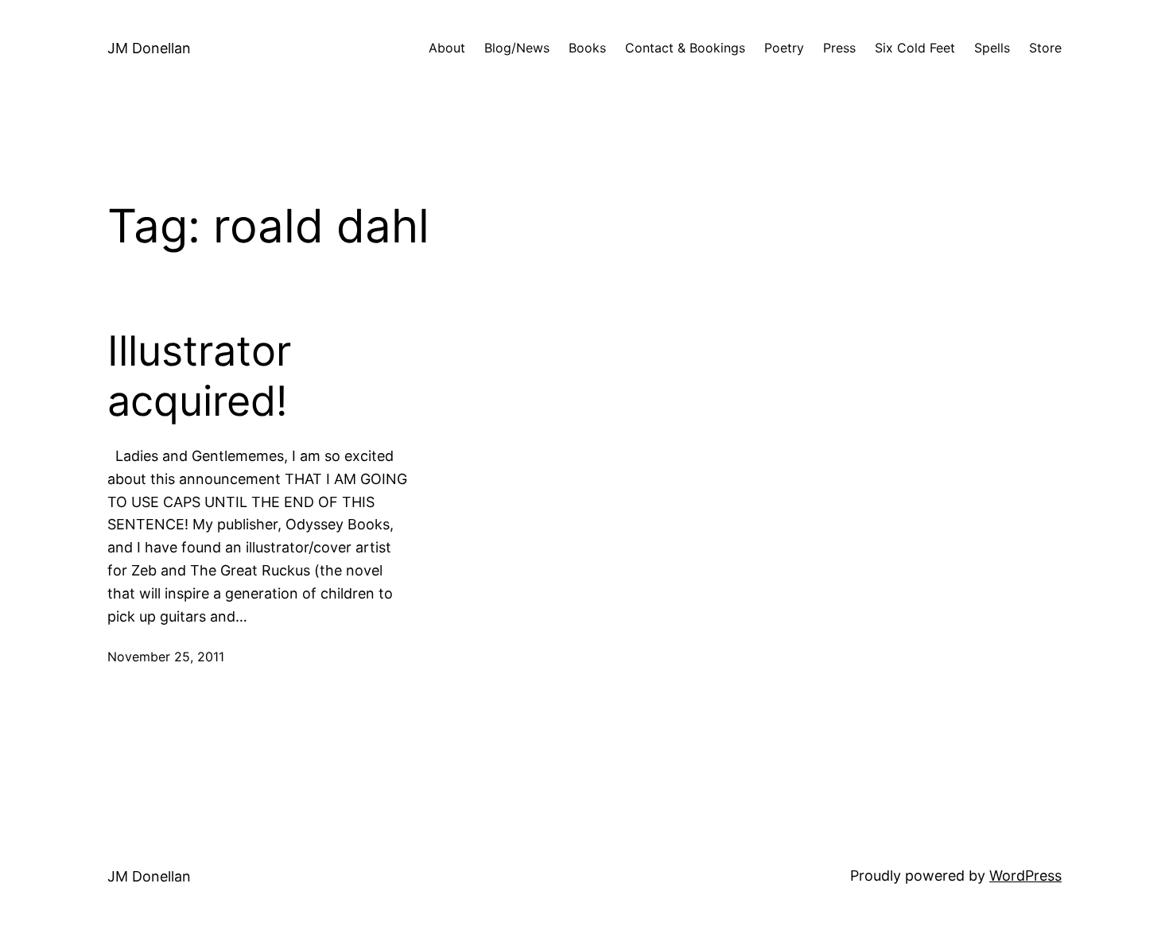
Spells (992, 48)
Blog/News (517, 48)
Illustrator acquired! (199, 376)
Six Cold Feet (915, 48)
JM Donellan (149, 48)
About (447, 48)
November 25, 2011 (165, 656)
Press (839, 48)
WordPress (1025, 875)
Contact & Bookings (685, 48)
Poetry (784, 48)
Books (587, 48)
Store (1045, 48)
